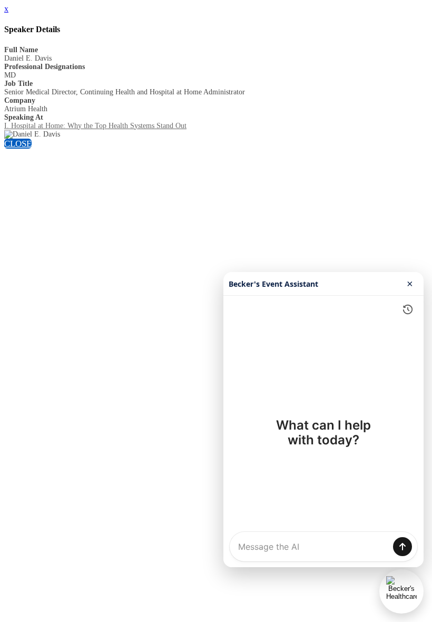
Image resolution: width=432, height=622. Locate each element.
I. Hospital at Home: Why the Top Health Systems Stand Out (95, 126)
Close (18, 144)
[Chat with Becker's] (401, 591)
